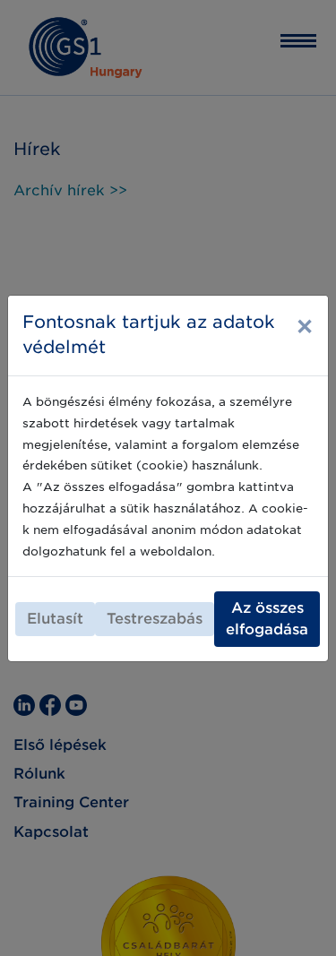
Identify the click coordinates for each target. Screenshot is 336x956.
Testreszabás (154, 618)
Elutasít (55, 618)
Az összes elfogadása (267, 618)
